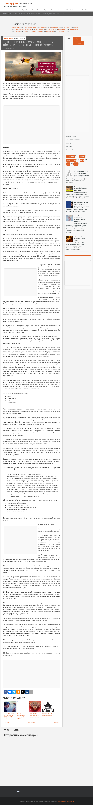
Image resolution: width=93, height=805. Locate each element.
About (69, 38)
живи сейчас (62, 29)
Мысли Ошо (69, 146)
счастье (43, 27)
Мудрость (46, 9)
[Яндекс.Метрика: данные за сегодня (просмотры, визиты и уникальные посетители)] (22, 792)
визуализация (50, 31)
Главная (7, 9)
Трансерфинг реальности (73, 139)
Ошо (68, 164)
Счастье (68, 143)
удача (18, 31)
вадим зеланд (55, 27)
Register (53, 9)
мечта (25, 31)
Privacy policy (70, 9)
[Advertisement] (31, 124)
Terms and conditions (82, 9)
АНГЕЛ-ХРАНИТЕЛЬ (81, 202)
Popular (79, 43)
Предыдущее (56, 722)
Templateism (61, 801)
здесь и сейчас (74, 29)
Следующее (7, 722)
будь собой (50, 29)
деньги (76, 164)
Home (5, 14)
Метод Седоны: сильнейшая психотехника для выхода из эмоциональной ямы (80, 219)
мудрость (67, 27)
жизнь (15, 38)
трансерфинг (16, 27)
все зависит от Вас (31, 27)
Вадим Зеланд (26, 9)
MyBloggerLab (70, 801)
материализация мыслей (24, 29)
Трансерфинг (16, 9)
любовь (76, 27)
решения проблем (36, 31)
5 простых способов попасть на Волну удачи (80, 238)
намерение (61, 31)
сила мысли (39, 29)
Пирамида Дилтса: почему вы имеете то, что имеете (81, 188)
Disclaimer (61, 9)
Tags (77, 39)
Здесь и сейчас (37, 9)
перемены (13, 14)
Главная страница (32, 722)
